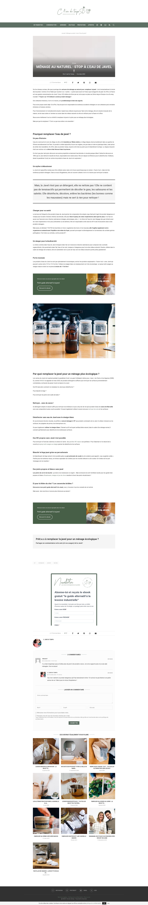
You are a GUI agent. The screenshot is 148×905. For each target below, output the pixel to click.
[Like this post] (67, 82)
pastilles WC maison (75, 442)
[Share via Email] (95, 82)
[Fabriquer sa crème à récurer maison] (46, 821)
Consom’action (51, 25)
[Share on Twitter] (78, 82)
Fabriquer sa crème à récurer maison (46, 836)
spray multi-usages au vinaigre (49, 444)
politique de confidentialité (93, 903)
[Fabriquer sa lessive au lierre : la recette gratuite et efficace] (102, 786)
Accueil (63, 33)
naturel (56, 563)
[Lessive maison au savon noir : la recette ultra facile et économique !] (46, 751)
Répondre (110, 659)
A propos (91, 25)
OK (104, 903)
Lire (108, 903)
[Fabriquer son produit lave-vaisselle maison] (74, 821)
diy (35, 563)
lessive (49, 563)
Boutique (72, 25)
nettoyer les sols (93, 409)
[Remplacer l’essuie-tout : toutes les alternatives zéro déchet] (102, 751)
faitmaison (41, 563)
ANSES (42, 380)
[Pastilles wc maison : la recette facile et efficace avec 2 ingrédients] (46, 855)
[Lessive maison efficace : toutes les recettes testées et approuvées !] (74, 786)
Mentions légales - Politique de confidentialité (70, 897)
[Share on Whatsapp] (89, 82)
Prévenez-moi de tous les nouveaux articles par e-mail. (53, 716)
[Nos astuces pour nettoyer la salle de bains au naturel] (74, 751)
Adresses (63, 25)
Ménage (74, 63)
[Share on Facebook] (72, 82)
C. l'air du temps (69, 74)
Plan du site (87, 897)
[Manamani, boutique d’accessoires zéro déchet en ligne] (102, 821)
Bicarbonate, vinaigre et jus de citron (55, 475)
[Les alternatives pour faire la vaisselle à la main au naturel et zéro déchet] (46, 786)
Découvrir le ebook (44, 288)
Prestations (81, 25)
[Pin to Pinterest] (84, 82)
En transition (38, 25)
